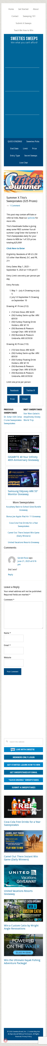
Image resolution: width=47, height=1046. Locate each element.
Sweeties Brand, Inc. (20, 1031)
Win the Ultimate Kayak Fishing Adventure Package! (22, 962)
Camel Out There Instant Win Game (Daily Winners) (21, 858)
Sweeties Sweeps (24, 38)
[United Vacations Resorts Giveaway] (23, 876)
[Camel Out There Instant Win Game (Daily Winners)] (23, 841)
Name (7, 633)
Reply (10, 574)
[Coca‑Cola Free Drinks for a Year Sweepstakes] (23, 807)
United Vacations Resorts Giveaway (23, 542)
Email (7, 645)
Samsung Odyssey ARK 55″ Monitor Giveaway (23, 493)
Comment (9, 600)
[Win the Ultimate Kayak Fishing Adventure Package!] (23, 945)
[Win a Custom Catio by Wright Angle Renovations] (23, 911)
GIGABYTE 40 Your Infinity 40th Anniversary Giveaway (23, 458)
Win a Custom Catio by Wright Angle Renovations (21, 927)
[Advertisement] (23, 710)
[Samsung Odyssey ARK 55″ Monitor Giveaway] (23, 478)
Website (7, 657)
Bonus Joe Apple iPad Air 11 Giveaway (23, 516)
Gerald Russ (23, 558)
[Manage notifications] (6, 1040)
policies (31, 218)
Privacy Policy (27, 1036)
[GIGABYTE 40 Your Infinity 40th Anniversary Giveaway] (23, 444)
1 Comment (15, 205)
